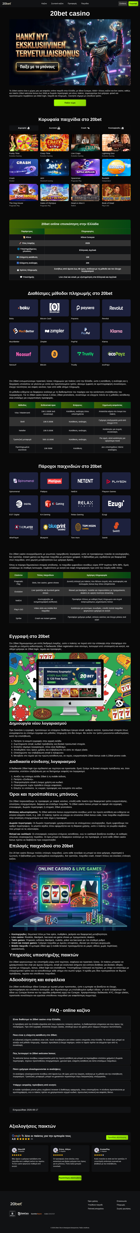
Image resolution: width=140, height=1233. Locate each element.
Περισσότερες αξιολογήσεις (70, 1178)
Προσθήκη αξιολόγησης (117, 1137)
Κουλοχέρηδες (114, 128)
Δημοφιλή (22, 128)
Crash (83, 128)
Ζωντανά (53, 128)
